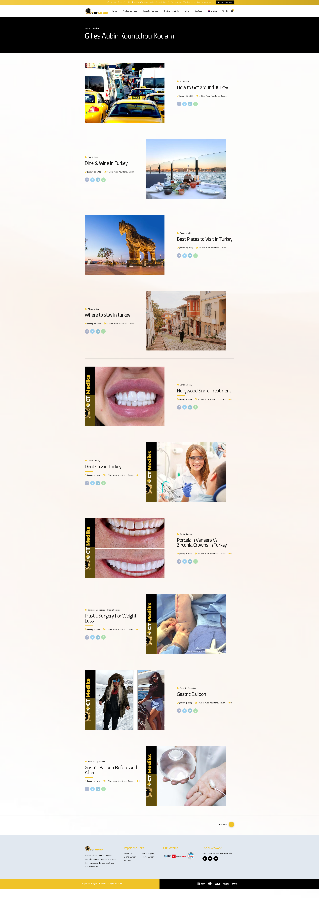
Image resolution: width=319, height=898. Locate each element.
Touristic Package (150, 11)
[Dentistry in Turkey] (190, 472)
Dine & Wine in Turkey (106, 163)
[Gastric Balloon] (129, 700)
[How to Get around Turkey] (129, 93)
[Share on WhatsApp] (195, 104)
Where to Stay (94, 309)
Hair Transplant (148, 853)
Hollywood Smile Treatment (204, 390)
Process (127, 860)
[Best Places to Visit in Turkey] (129, 245)
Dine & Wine (93, 157)
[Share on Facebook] (179, 104)
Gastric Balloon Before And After (111, 770)
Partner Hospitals (171, 11)
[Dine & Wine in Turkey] (190, 169)
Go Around (184, 81)
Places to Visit (186, 233)
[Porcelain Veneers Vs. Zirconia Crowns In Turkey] (129, 548)
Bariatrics (128, 853)
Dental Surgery (186, 385)
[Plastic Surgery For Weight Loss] (190, 624)
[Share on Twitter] (184, 104)
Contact (198, 11)
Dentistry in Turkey (103, 466)
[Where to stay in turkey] (190, 320)
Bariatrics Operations (96, 610)
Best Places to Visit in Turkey (204, 239)
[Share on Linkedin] (190, 104)
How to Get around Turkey (202, 87)
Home (114, 11)
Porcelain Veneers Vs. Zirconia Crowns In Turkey (202, 542)
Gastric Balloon (191, 694)
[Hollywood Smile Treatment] (129, 396)
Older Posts (222, 824)
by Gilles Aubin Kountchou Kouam (213, 96)
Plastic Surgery (113, 610)
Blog (187, 11)
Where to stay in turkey (107, 315)
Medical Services (130, 11)
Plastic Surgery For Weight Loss (110, 618)
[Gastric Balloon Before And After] (190, 776)
